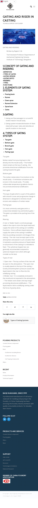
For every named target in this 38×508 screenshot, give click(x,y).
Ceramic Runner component (10, 343)
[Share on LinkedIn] (31, 307)
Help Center (6, 457)
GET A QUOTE (6, 460)
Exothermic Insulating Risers (13, 352)
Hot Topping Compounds (12, 359)
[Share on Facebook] (7, 307)
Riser (4, 349)
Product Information (8, 375)
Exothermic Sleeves (10, 356)
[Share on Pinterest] (23, 307)
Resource (5, 463)
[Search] (30, 6)
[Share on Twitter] (15, 307)
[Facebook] (9, 419)
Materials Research (8, 469)
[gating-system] (19, 36)
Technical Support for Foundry (13, 23)
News (4, 372)
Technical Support (8, 378)
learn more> (7, 408)
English (5, 1)
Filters (4, 362)
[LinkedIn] (4, 419)
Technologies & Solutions (10, 466)
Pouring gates (7, 346)
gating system (11, 297)
